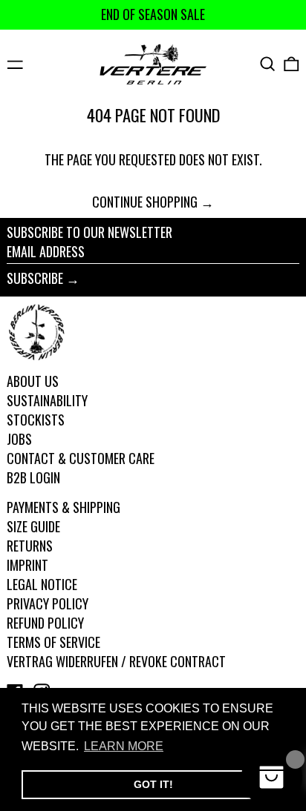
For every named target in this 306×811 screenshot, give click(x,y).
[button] (267, 64)
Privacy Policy (47, 603)
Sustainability (47, 400)
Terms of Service (53, 642)
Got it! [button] (153, 784)
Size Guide (33, 526)
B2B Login (33, 477)
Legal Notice (42, 584)
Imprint (27, 565)
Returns (30, 545)
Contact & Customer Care (80, 458)
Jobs (19, 438)
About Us (33, 381)
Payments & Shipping (63, 507)
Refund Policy (45, 622)
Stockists (36, 419)
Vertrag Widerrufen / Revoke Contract (116, 661)
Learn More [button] (123, 746)
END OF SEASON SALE (153, 14)
